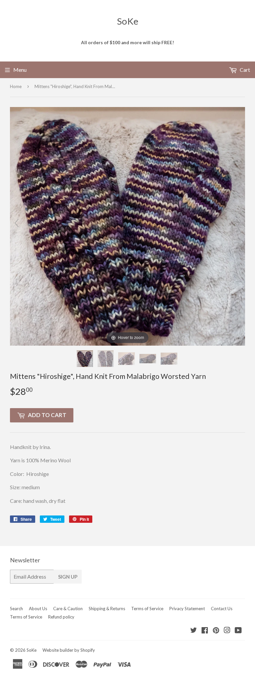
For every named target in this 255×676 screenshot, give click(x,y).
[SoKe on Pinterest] (215, 630)
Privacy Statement (187, 608)
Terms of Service (147, 608)
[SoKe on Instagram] (227, 630)
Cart (244, 69)
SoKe (127, 21)
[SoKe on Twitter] (193, 630)
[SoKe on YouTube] (238, 630)
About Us (38, 608)
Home (16, 86)
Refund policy (61, 617)
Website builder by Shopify (68, 650)
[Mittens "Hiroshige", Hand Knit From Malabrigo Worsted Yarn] (85, 358)
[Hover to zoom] (127, 225)
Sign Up (67, 577)
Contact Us (221, 608)
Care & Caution (68, 608)
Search (16, 608)
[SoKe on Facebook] (204, 630)
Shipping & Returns (107, 608)
